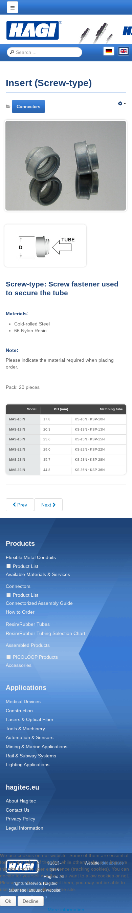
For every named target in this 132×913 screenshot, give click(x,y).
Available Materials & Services (38, 574)
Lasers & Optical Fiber (29, 719)
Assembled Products (28, 645)
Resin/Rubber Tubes (28, 624)
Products (20, 543)
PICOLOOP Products (35, 657)
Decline (31, 901)
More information (66, 909)
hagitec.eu (22, 787)
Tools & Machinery (25, 728)
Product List (25, 566)
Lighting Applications (27, 764)
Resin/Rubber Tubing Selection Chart (45, 633)
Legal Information (24, 828)
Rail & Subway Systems (31, 755)
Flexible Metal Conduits (31, 557)
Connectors (18, 586)
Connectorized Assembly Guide (39, 603)
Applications (26, 687)
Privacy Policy (20, 818)
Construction (19, 710)
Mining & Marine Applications (36, 746)
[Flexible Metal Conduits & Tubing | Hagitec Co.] (34, 29)
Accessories (18, 665)
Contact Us (17, 810)
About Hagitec (21, 800)
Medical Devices (23, 701)
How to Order (20, 612)
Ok (8, 901)
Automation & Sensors (29, 737)
